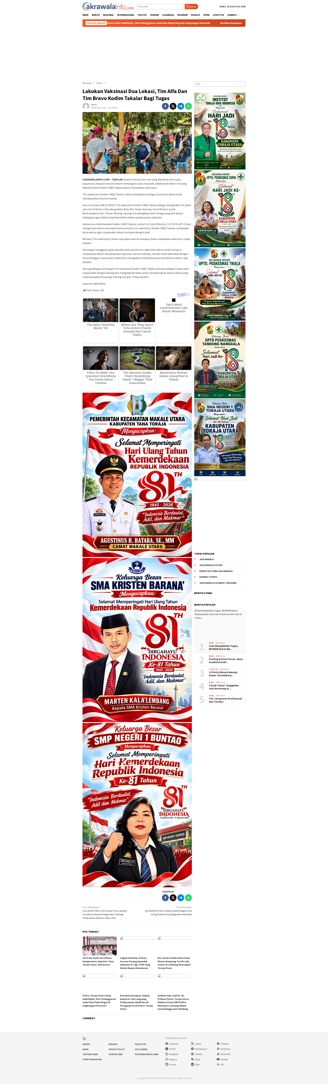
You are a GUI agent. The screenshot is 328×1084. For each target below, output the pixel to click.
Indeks (86, 1044)
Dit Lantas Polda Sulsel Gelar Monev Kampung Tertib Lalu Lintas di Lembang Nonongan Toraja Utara (174, 963)
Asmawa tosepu (208, 577)
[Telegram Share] (180, 106)
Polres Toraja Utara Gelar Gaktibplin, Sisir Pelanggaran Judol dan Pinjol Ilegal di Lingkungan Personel (99, 1000)
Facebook (173, 1043)
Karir (85, 1049)
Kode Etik (140, 1044)
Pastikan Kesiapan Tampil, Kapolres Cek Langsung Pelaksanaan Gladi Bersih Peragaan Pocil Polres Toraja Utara (196, 23)
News (211, 643)
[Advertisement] (164, 52)
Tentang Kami (90, 1054)
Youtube (224, 1059)
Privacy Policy (117, 1049)
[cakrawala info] (108, 6)
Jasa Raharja (206, 559)
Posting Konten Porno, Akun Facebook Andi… (226, 661)
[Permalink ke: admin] (86, 105)
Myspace (173, 1059)
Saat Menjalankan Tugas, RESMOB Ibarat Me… (223, 647)
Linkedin (198, 1054)
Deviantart (225, 1054)
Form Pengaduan (92, 1059)
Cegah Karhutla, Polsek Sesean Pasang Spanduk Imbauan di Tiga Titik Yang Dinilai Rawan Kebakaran (135, 963)
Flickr (197, 1064)
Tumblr (172, 1049)
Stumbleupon (201, 1049)
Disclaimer (141, 1049)
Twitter (198, 1043)
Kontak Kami (116, 1054)
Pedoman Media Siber (147, 1054)
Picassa (172, 1064)
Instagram (174, 1054)
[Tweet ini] (173, 106)
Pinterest (225, 1043)
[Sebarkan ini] (165, 106)
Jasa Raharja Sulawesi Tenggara (217, 583)
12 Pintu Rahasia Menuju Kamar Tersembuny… (223, 674)
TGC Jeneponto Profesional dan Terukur (225, 700)
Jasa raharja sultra (210, 565)
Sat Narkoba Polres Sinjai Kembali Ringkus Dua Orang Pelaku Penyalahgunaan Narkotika (168, 911)
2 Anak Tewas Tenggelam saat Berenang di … (224, 687)
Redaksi (113, 1044)
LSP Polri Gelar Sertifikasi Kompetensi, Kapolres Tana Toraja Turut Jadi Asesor (98, 961)
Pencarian (191, 6)
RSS (222, 1064)
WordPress (225, 1049)
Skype (197, 1059)
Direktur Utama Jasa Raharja (216, 571)
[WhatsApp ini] (188, 106)
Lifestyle (213, 669)
